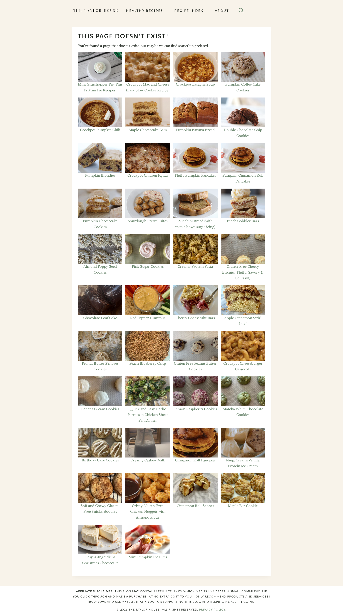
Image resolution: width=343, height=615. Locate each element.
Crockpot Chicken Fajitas (147, 176)
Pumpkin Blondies (100, 176)
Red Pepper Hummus (147, 318)
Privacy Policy (212, 609)
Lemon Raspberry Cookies (195, 409)
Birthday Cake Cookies (100, 460)
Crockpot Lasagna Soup (195, 84)
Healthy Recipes (144, 10)
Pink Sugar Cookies (148, 267)
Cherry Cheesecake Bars (195, 318)
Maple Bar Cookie (243, 506)
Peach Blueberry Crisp (147, 364)
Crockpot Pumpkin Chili (100, 130)
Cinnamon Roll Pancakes (195, 460)
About (222, 10)
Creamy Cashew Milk (147, 460)
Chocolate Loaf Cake (100, 318)
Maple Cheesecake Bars (148, 130)
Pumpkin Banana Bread (195, 130)
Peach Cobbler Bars (243, 221)
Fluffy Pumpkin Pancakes (195, 176)
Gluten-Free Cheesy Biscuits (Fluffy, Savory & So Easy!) (243, 272)
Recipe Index (188, 10)
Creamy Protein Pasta (195, 267)
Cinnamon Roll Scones (195, 506)
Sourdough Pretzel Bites (148, 221)
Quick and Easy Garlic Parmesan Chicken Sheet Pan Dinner (148, 415)
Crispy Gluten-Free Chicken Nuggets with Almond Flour (147, 511)
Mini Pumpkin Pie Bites (147, 557)
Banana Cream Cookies (100, 409)
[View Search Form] (241, 10)
